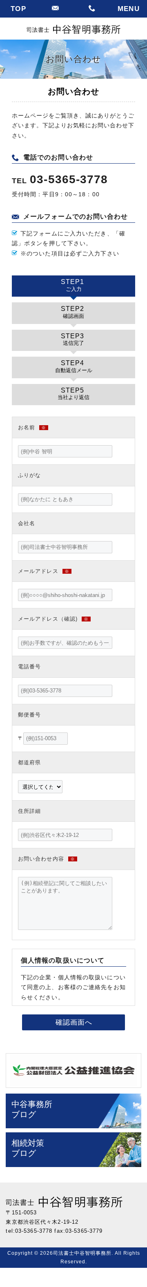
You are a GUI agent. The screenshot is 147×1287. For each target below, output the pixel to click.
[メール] (55, 9)
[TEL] (92, 9)
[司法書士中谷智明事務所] (73, 29)
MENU (128, 9)
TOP (18, 9)
